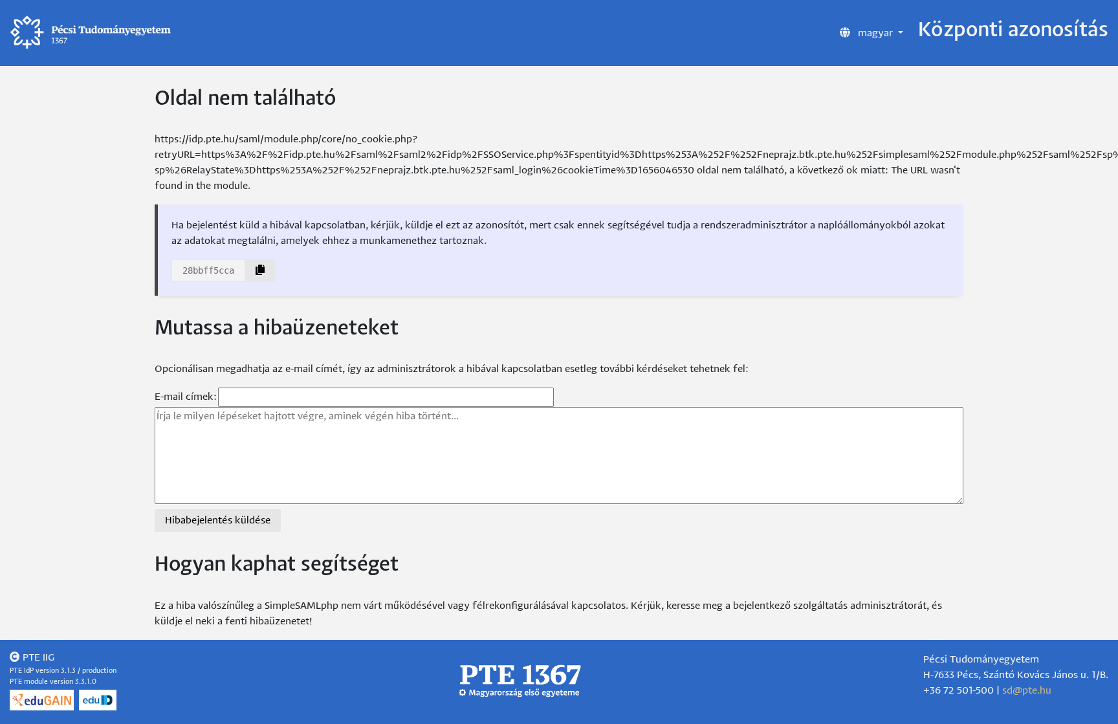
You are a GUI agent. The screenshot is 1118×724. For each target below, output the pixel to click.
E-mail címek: (186, 397)
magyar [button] (875, 33)
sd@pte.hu (1026, 691)
